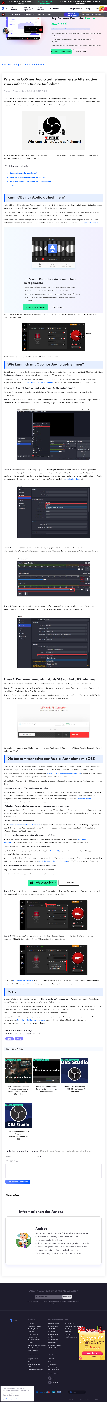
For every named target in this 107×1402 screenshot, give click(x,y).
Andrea (7, 91)
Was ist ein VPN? (70, 1323)
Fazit (11, 186)
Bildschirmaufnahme (71, 1337)
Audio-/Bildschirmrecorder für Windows (64, 774)
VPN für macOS (53, 1326)
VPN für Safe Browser (55, 1345)
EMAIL (40, 1157)
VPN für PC (51, 1329)
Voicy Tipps (68, 1334)
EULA (96, 1399)
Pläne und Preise (33, 1350)
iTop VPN (31, 1323)
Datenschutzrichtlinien (85, 1399)
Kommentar (11, 1161)
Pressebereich (52, 1364)
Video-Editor (55, 851)
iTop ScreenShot (33, 1334)
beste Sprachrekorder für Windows (25, 825)
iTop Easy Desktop (33, 1329)
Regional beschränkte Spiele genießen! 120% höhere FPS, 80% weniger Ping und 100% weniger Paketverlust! (55, 3)
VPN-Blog (68, 1329)
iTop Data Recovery (34, 1337)
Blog (40, 14)
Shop (98, 9)
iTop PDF (31, 1342)
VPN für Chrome (53, 1337)
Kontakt (50, 1361)
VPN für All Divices (53, 1348)
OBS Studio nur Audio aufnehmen (39, 382)
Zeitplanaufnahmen (85, 799)
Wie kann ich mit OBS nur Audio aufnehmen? (28, 177)
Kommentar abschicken (18, 1182)
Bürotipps (68, 1331)
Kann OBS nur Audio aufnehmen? (23, 173)
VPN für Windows (53, 1323)
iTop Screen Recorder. (89, 223)
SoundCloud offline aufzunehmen (31, 1020)
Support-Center (33, 1359)
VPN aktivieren (32, 1367)
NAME (8, 1157)
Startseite (6, 65)
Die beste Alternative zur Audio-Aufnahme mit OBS (30, 181)
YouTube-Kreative (53, 1369)
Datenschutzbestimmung (12, 1395)
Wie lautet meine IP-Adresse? (74, 1326)
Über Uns (51, 1359)
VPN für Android (53, 1334)
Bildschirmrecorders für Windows (53, 861)
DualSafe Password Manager (37, 1345)
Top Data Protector (34, 1340)
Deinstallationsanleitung (35, 1369)
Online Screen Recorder (35, 1348)
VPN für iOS (51, 1331)
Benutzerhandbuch (34, 1364)
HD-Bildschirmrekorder (23, 981)
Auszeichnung (52, 1367)
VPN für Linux (52, 1342)
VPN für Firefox (53, 1340)
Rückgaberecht (72, 1399)
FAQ (49, 14)
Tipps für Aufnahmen (33, 65)
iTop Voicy (31, 1331)
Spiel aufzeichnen (72, 479)
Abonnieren (67, 1297)
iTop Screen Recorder (34, 1326)
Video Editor (29, 14)
